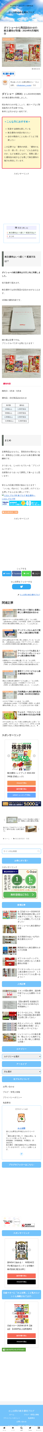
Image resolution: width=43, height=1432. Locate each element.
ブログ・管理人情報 (11, 1092)
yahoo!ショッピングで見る (21, 795)
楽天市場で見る (21, 789)
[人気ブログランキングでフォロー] (14, 1351)
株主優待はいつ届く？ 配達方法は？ (22, 233)
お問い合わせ (8, 1087)
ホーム (11, 1415)
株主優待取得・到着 (11, 512)
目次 (20, 228)
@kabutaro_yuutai (24, 85)
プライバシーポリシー (12, 1097)
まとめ (11, 236)
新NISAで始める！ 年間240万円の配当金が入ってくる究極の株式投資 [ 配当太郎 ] (20, 1265)
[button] (36, 573)
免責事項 (7, 1103)
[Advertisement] (21, 198)
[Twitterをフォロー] (21, 586)
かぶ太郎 (21, 1128)
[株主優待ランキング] (28, 1226)
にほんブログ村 (8, 499)
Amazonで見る (22, 783)
